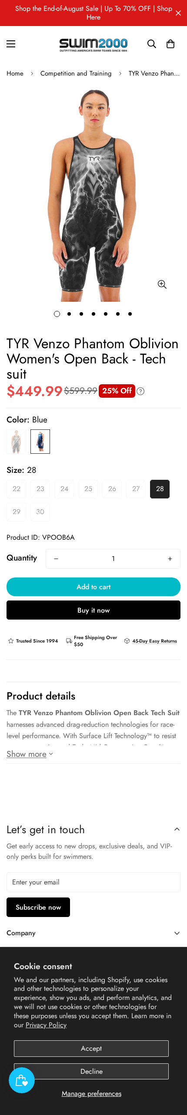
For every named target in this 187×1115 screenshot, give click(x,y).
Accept (91, 1048)
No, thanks (93, 633)
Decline (91, 1071)
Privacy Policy (46, 1025)
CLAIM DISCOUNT (93, 599)
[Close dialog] (179, 7)
